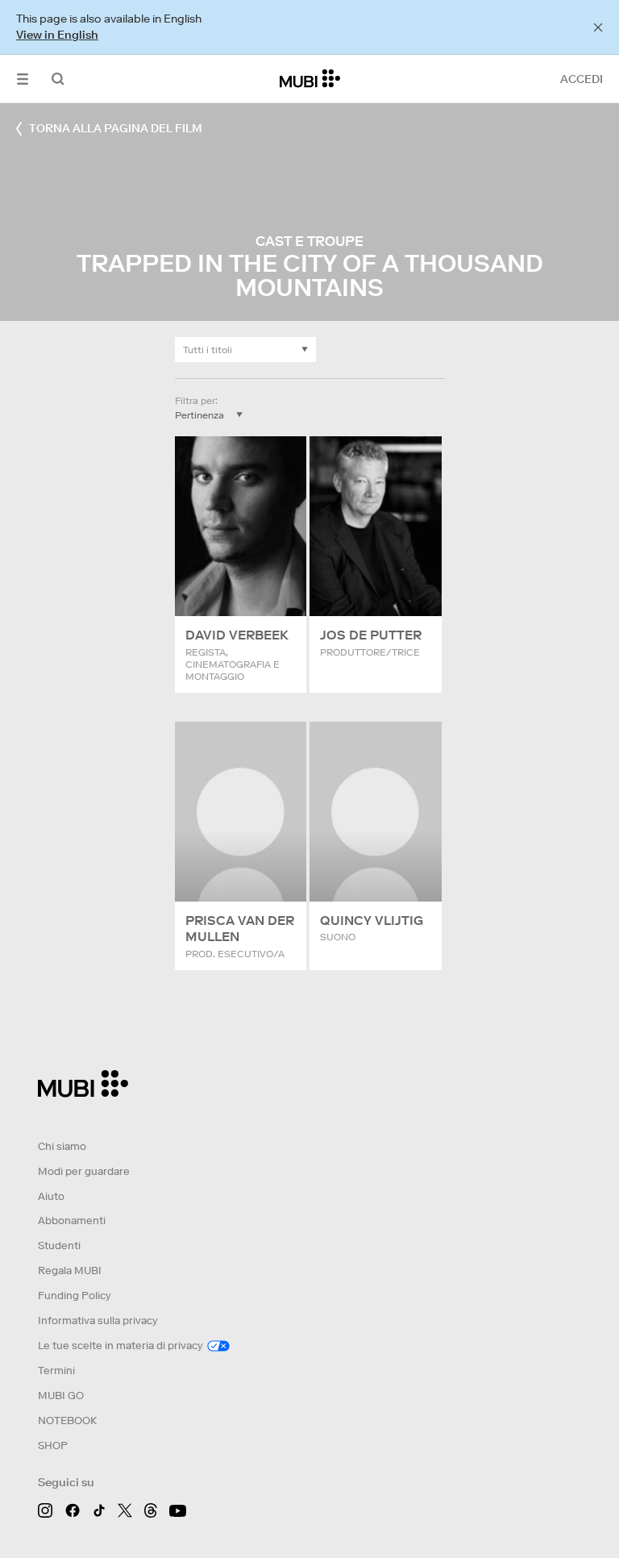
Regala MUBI (70, 1270)
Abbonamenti (72, 1220)
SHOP (53, 1445)
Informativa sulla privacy (98, 1320)
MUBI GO (61, 1395)
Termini (56, 1370)
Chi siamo (62, 1146)
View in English (57, 34)
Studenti (59, 1245)
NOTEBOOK (67, 1420)
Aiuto (51, 1196)
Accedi (581, 79)
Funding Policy (74, 1295)
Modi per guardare (84, 1171)
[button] (22, 78)
